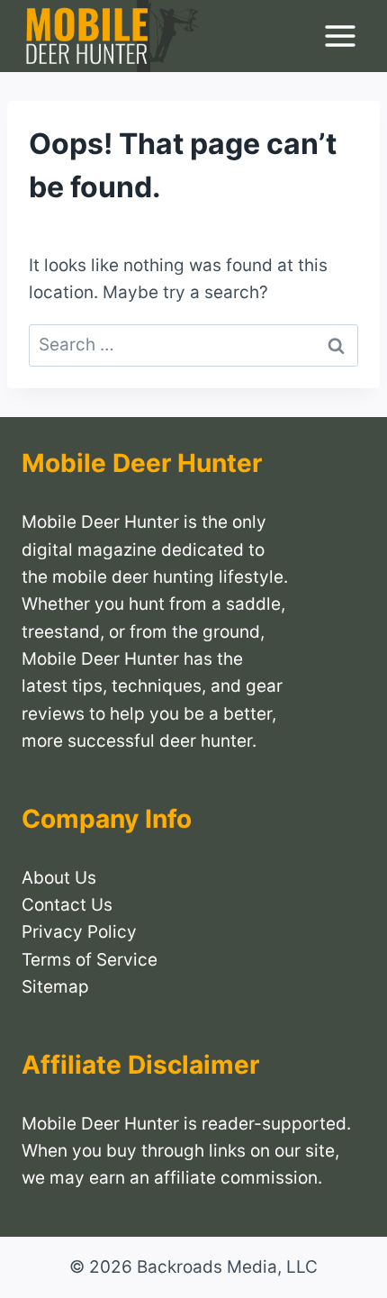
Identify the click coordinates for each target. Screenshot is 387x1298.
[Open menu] (339, 36)
